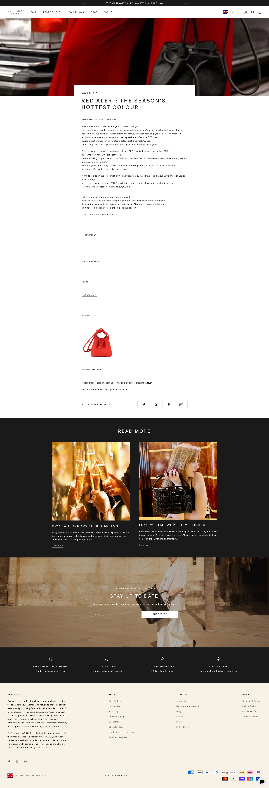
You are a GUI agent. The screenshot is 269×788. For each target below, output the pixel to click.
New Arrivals (76, 12)
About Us (181, 701)
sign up (153, 3)
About (108, 12)
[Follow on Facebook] (9, 761)
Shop (94, 12)
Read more (57, 545)
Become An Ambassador (188, 706)
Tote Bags (114, 711)
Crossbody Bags (117, 716)
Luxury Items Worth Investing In (172, 525)
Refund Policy (249, 706)
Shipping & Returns (252, 701)
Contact (180, 716)
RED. (149, 382)
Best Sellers (52, 12)
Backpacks (114, 721)
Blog (178, 711)
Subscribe (160, 614)
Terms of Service (250, 716)
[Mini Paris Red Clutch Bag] (101, 338)
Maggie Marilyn (89, 234)
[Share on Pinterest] (169, 404)
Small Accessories (118, 737)
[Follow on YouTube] (25, 761)
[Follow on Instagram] (17, 761)
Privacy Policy (249, 711)
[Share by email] (181, 404)
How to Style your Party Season (85, 526)
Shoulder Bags (116, 726)
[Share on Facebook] (144, 404)
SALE (34, 12)
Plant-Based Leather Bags (122, 732)
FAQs (179, 721)
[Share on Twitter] (156, 404)
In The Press (182, 726)
